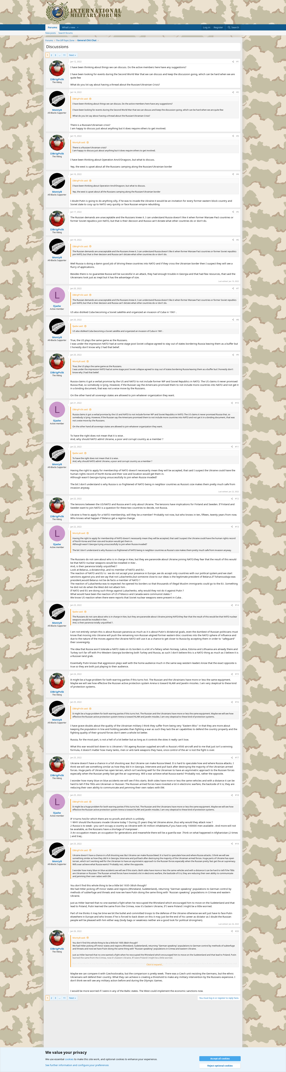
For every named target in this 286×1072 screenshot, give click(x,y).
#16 (237, 702)
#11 (237, 446)
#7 (237, 288)
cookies (69, 1059)
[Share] (233, 62)
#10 (237, 402)
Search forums (65, 32)
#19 (237, 843)
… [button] (59, 55)
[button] (77, 27)
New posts (50, 32)
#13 (237, 526)
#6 (237, 239)
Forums (52, 27)
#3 (237, 136)
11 (64, 55)
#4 (237, 174)
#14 (237, 605)
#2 (237, 92)
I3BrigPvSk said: (80, 98)
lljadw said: (77, 326)
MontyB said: (78, 142)
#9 (237, 354)
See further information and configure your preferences (77, 1065)
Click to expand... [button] (154, 964)
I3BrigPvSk (57, 79)
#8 (237, 319)
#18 (237, 795)
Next (71, 55)
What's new (68, 27)
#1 (237, 61)
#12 (237, 498)
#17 (237, 757)
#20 (237, 931)
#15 (237, 674)
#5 (237, 211)
